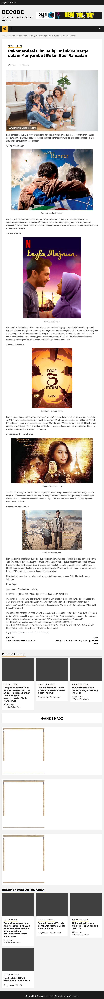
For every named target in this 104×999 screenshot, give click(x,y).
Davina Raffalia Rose (13, 707)
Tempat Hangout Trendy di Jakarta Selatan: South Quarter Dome (51, 690)
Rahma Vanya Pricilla (81, 699)
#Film (39, 633)
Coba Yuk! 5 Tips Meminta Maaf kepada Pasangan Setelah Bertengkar (37, 594)
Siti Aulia (20, 985)
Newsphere (60, 996)
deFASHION (15, 975)
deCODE (13, 12)
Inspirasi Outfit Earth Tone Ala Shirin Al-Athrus (17, 979)
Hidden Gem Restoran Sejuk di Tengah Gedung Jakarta (85, 690)
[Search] (100, 28)
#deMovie (15, 633)
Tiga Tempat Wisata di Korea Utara (21, 589)
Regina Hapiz (56, 697)
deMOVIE (18, 46)
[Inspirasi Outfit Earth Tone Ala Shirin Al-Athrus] (18, 959)
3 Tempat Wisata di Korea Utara (21, 639)
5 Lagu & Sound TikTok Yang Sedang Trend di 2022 (77, 640)
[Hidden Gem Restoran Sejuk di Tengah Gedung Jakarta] (86, 669)
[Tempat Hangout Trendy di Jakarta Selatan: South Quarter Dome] (52, 669)
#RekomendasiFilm (27, 633)
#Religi (45, 633)
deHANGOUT (49, 684)
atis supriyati (26, 65)
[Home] (4, 29)
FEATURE (11, 46)
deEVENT (14, 684)
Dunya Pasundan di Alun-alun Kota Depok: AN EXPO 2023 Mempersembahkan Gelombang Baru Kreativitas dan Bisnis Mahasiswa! (17, 694)
